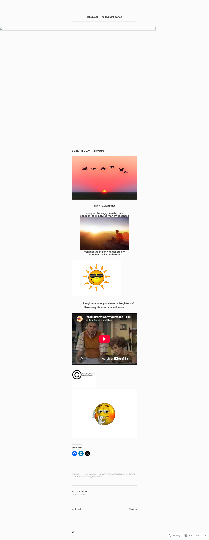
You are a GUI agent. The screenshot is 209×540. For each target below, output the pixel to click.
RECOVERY (76, 477)
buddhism (84, 474)
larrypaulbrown (80, 491)
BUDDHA (75, 474)
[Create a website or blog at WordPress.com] (73, 532)
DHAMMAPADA (118, 474)
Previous (79, 509)
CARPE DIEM (105, 474)
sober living (86, 477)
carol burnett (94, 474)
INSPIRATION (130, 474)
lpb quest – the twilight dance (104, 16)
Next (131, 509)
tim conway (97, 477)
